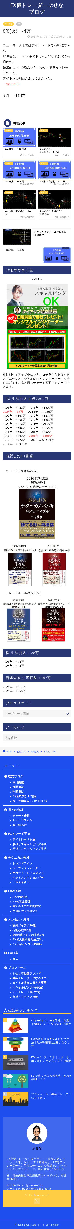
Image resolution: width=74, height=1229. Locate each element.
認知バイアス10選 (24, 925)
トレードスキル (22, 820)
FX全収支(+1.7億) (24, 796)
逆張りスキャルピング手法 (30, 848)
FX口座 (13, 952)
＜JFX (35, 279)
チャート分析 (21, 815)
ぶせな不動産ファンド (27, 973)
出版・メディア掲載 (25, 996)
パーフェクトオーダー (27, 868)
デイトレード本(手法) (26, 992)
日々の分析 (15, 809)
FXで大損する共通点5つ (28, 939)
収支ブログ (21, 752)
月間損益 (18, 786)
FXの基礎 (14, 891)
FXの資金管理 (22, 901)
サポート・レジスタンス (28, 872)
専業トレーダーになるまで (30, 978)
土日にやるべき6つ (25, 910)
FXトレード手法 (19, 833)
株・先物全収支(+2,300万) (30, 801)
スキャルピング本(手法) (28, 987)
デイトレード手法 (24, 839)
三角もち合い (21, 882)
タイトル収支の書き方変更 (30, 982)
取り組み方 (20, 825)
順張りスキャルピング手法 (30, 844)
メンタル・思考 (18, 919)
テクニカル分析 (18, 857)
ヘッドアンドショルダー (28, 877)
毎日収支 (8, 24)
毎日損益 (18, 782)
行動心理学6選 (22, 930)
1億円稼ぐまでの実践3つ (28, 934)
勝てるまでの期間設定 (27, 906)
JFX (15, 958)
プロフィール (17, 967)
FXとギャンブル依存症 (27, 944)
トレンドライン (22, 863)
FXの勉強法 (20, 897)
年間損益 (18, 791)
